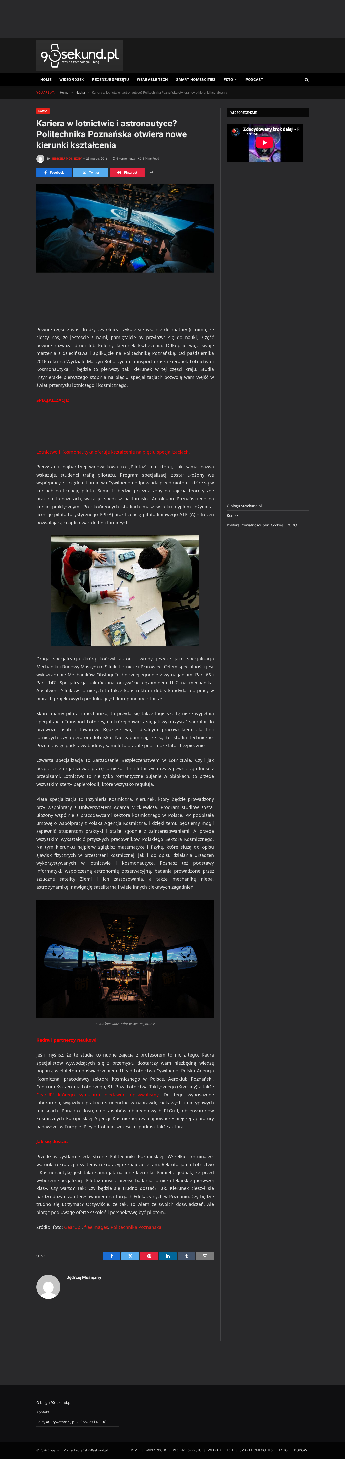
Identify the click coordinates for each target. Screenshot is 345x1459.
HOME (45, 79)
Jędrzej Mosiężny (66, 158)
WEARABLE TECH (152, 79)
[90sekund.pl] (79, 55)
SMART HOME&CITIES (195, 79)
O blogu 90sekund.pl (244, 505)
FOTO (228, 79)
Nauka (42, 110)
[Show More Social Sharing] (151, 172)
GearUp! (73, 1227)
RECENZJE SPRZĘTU (110, 79)
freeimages (96, 1227)
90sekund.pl (98, 1450)
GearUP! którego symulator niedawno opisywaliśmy (97, 1095)
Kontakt (233, 515)
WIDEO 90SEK (71, 79)
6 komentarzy (125, 158)
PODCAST (254, 79)
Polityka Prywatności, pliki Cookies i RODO (262, 525)
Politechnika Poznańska (136, 1227)
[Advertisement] (172, 19)
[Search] (306, 79)
